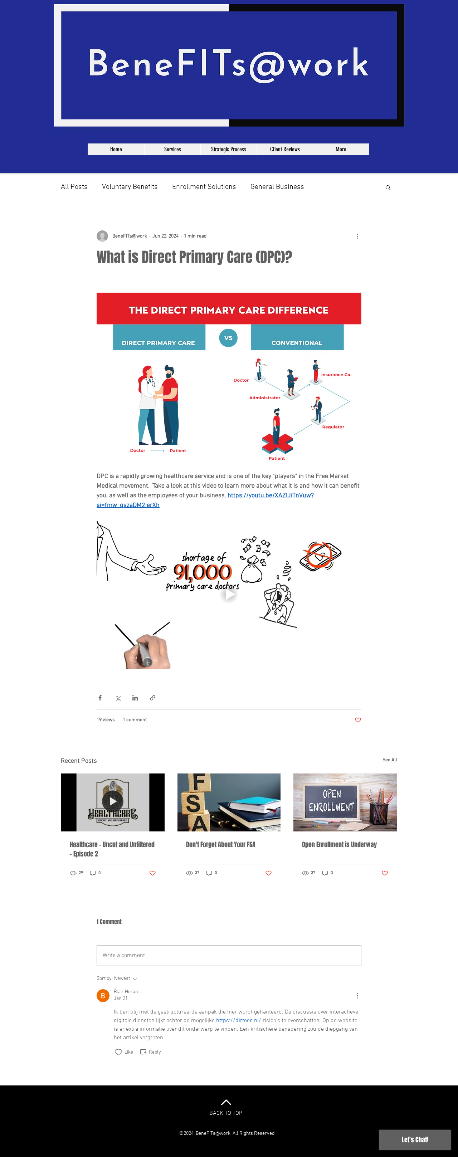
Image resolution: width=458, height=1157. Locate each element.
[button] (388, 187)
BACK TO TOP (225, 1113)
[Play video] (229, 594)
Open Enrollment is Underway (339, 844)
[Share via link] (152, 697)
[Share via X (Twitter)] (117, 697)
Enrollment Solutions (204, 187)
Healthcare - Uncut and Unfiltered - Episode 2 (112, 849)
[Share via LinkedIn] (135, 697)
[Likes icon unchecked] (118, 1052)
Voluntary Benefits (130, 187)
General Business (277, 187)
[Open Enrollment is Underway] (345, 802)
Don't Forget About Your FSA (220, 844)
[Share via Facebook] (100, 697)
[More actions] (357, 236)
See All (390, 760)
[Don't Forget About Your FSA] (229, 802)
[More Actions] (357, 995)
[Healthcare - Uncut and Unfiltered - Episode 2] (113, 802)
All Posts (74, 187)
